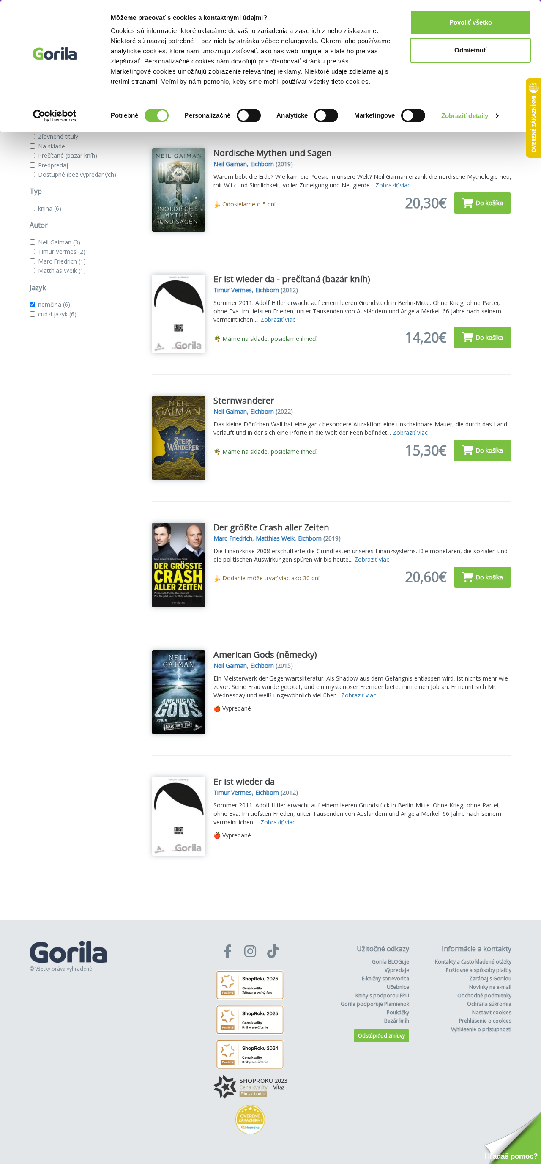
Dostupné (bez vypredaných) (77, 174)
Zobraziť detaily (465, 115)
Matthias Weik (62, 270)
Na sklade (51, 146)
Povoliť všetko (470, 22)
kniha (49, 208)
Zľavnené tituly (58, 136)
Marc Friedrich (62, 261)
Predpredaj (53, 165)
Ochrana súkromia (489, 1004)
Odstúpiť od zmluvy (381, 1035)
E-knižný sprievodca (385, 978)
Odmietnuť (470, 50)
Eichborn (262, 164)
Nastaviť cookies (491, 1012)
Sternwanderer (243, 400)
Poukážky (398, 1012)
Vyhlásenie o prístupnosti (481, 1029)
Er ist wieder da (244, 781)
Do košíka (489, 203)
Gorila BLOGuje (390, 961)
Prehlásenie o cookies (485, 1020)
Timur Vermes (61, 251)
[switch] (249, 115)
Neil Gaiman (59, 242)
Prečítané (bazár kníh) (67, 155)
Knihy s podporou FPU (382, 995)
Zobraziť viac (392, 185)
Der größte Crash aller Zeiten (271, 527)
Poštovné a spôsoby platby (478, 970)
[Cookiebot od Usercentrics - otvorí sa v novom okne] (55, 116)
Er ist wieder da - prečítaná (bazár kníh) (291, 279)
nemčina (54, 304)
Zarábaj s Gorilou (490, 978)
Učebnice (398, 987)
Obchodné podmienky (484, 995)
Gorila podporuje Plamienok (375, 1004)
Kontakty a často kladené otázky (473, 961)
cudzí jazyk (57, 314)
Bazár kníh (396, 1020)
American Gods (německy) (265, 654)
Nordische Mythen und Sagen (272, 153)
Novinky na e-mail (490, 987)
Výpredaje (397, 970)
